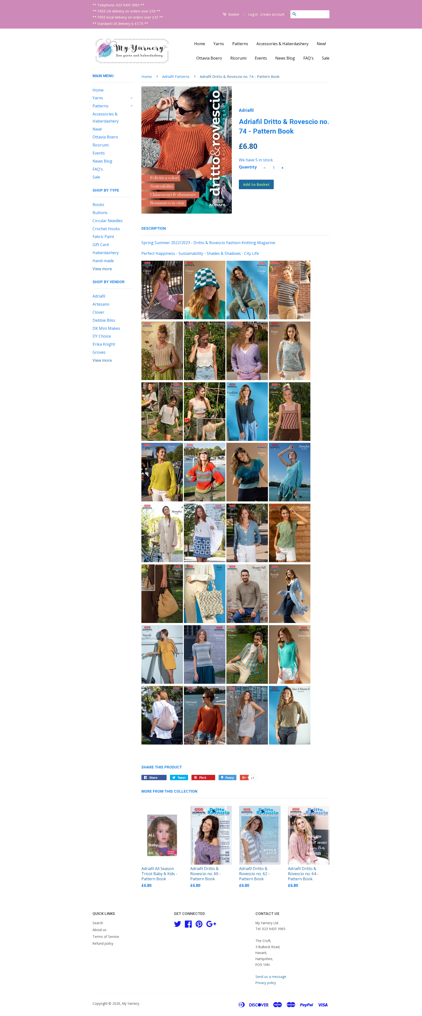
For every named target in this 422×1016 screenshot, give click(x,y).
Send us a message (270, 976)
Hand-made (103, 260)
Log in (253, 14)
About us (99, 929)
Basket (233, 14)
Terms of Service (106, 936)
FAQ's (308, 58)
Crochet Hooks (106, 228)
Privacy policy (265, 982)
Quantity (248, 167)
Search (98, 923)
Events (261, 58)
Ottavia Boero (209, 58)
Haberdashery (106, 252)
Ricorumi (238, 58)
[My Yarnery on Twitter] (177, 923)
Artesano (101, 304)
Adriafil (99, 296)
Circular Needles (108, 220)
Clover (98, 312)
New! (321, 43)
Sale (325, 58)
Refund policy (103, 943)
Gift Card (101, 244)
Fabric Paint (103, 236)
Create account (272, 14)
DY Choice (102, 336)
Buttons (100, 212)
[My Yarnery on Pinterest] (199, 923)
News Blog (285, 58)
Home (199, 43)
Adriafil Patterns (176, 76)
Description (153, 228)
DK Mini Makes (106, 328)
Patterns (240, 43)
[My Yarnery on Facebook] (188, 923)
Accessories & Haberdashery (282, 43)
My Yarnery (130, 1003)
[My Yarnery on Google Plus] (211, 923)
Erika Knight (104, 344)
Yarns (218, 43)
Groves (99, 352)
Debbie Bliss (104, 320)
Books (98, 204)
